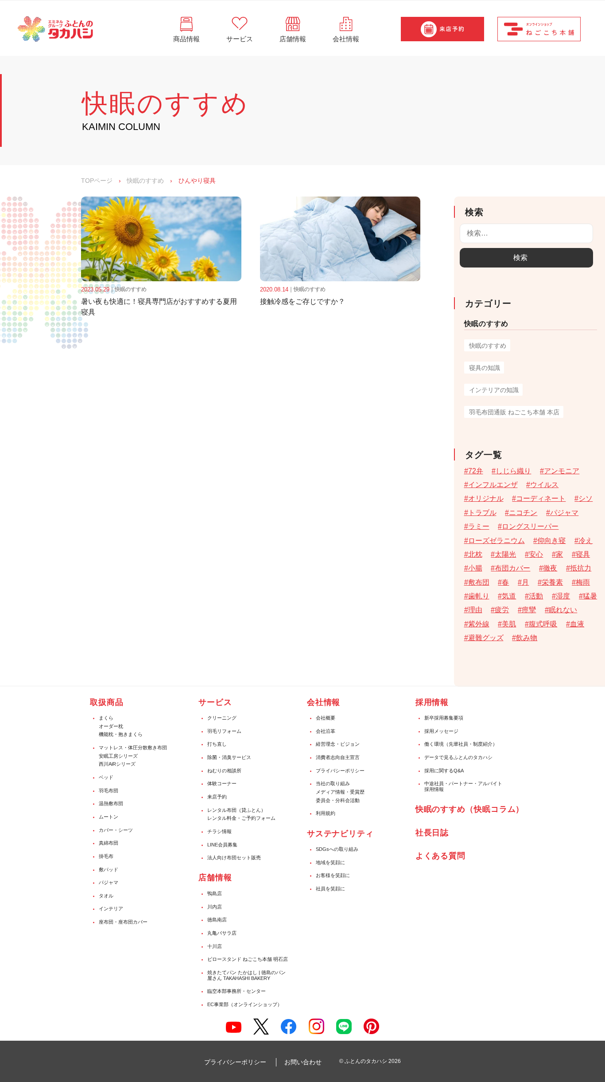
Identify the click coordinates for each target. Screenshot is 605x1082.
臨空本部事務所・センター (236, 991)
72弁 (475, 471)
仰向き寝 (551, 540)
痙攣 (529, 610)
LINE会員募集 (222, 844)
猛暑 (590, 596)
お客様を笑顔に (333, 875)
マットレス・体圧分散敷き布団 (133, 747)
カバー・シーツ (116, 830)
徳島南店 (217, 919)
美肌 (509, 624)
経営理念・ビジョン (338, 744)
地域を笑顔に (330, 862)
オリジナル (486, 498)
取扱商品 (107, 702)
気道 (509, 596)
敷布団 (478, 582)
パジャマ (564, 512)
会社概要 (325, 717)
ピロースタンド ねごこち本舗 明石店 (247, 959)
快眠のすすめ (145, 180)
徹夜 (550, 568)
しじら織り (513, 471)
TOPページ (96, 180)
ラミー (478, 526)
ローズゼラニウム (496, 540)
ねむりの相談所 (224, 770)
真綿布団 (108, 843)
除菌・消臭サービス (229, 757)
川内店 (214, 906)
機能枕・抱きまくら (121, 734)
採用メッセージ (441, 731)
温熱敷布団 (111, 803)
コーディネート (541, 498)
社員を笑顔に (330, 888)
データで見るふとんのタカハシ (458, 757)
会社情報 (324, 702)
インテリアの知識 (494, 389)
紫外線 (478, 624)
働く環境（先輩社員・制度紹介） (460, 744)
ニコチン (523, 512)
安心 (536, 554)
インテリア (111, 908)
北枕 (475, 554)
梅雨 (583, 582)
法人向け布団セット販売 (234, 857)
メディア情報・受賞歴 (340, 792)
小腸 (475, 568)
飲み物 (526, 637)
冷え (585, 540)
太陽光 (505, 554)
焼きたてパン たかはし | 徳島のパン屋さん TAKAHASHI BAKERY (246, 975)
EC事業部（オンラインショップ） (244, 1004)
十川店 (214, 946)
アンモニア (561, 471)
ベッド (106, 777)
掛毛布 (106, 856)
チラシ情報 (219, 831)
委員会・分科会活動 (338, 800)
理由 (475, 610)
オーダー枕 (111, 726)
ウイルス (544, 484)
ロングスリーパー (530, 526)
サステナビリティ (340, 833)
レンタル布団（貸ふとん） (236, 810)
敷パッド (108, 869)
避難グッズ (486, 637)
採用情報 (432, 702)
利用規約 (325, 813)
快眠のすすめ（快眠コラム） (469, 809)
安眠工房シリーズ (118, 756)
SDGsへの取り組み (337, 849)
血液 (577, 624)
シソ (585, 498)
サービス (215, 702)
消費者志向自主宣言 (338, 757)
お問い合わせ (303, 1062)
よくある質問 (440, 855)
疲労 (502, 610)
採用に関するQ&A (444, 770)
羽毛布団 (108, 790)
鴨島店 (214, 893)
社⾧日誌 (432, 832)
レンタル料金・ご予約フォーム (241, 818)
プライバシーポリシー (340, 770)
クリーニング (222, 717)
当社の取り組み (333, 783)
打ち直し (217, 744)
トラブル (482, 512)
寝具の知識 (484, 367)
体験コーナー (222, 783)
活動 (536, 596)
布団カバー (512, 568)
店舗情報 (215, 877)
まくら (106, 717)
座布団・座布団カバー (123, 922)
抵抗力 (580, 568)
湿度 (563, 596)
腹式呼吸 (543, 624)
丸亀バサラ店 (222, 933)
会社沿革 (325, 731)
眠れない (563, 610)
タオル (106, 895)
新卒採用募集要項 (443, 717)
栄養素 (552, 582)
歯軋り (478, 596)
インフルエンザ (493, 484)
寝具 (583, 554)
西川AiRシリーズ (117, 764)
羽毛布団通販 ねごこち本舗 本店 (514, 412)
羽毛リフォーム (224, 731)
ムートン (108, 816)
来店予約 (217, 796)
